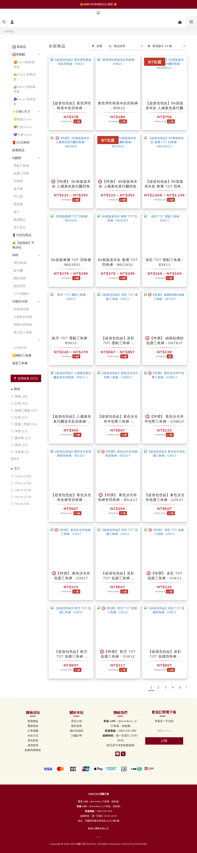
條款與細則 (76, 730)
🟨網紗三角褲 (21, 355)
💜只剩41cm (22, 135)
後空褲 (18, 189)
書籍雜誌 (19, 219)
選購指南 (33, 726)
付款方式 (33, 735)
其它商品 (19, 227)
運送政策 (33, 740)
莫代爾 (18, 270)
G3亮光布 (20, 348)
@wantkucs (95, 806)
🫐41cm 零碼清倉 (24, 101)
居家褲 (18, 204)
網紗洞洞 (19, 278)
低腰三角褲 (21, 173)
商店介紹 (76, 721)
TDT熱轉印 (21, 294)
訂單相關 (33, 730)
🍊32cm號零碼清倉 (24, 64)
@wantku (95, 801)
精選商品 (18, 150)
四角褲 (18, 181)
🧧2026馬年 (21, 142)
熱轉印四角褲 (22, 324)
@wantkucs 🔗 (127, 721)
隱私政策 (76, 726)
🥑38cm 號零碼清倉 (24, 89)
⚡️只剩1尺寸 (21, 111)
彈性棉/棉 (20, 263)
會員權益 (33, 721)
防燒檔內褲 (21, 309)
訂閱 (164, 741)
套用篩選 (27, 378)
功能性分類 (20, 301)
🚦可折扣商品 (21, 235)
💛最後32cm (22, 119)
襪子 (16, 212)
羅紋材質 (19, 286)
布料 (15, 255)
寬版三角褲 (21, 165)
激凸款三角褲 (22, 332)
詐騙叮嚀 (76, 735)
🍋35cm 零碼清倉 (24, 77)
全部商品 (9, 31)
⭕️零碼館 (18, 54)
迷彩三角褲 (20, 363)
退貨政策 (33, 745)
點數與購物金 (33, 750)
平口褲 (18, 196)
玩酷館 (16, 158)
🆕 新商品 (19, 47)
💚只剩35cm (22, 127)
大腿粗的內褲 (22, 317)
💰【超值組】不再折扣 (23, 245)
